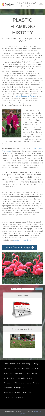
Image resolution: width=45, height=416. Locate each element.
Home (6, 364)
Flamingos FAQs (19, 388)
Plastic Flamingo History (12, 392)
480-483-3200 (26, 2)
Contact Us (19, 397)
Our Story (36, 383)
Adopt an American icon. (22, 240)
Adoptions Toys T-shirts (23, 383)
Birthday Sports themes (25, 378)
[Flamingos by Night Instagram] (39, 404)
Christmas (16, 368)
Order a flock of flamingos (18, 247)
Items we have (15, 364)
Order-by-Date (22, 295)
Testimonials (26, 392)
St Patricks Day (20, 373)
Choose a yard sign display (22, 329)
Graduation (36, 368)
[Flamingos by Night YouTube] (28, 404)
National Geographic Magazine (25, 96)
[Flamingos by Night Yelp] (33, 404)
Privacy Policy (8, 397)
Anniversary (26, 364)
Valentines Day (32, 373)
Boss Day (7, 368)
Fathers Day (26, 368)
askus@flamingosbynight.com (27, 6)
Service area (8, 388)
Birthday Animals (9, 378)
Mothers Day (8, 373)
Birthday (35, 364)
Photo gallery (8, 383)
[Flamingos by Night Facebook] (22, 404)
